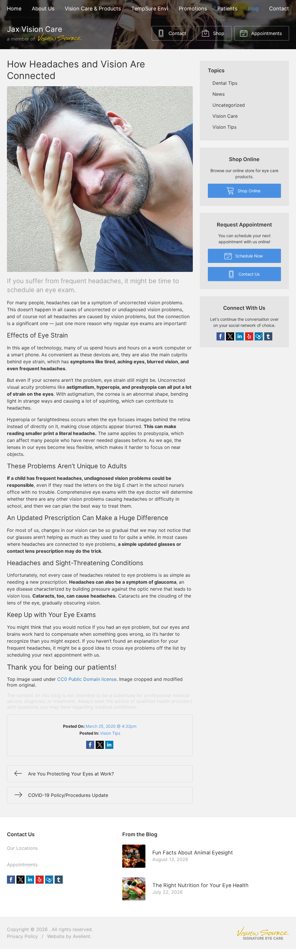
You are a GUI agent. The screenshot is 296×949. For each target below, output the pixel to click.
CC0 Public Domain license (86, 679)
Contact (279, 8)
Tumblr (268, 336)
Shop (218, 33)
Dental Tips (224, 83)
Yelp (249, 336)
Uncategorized (228, 105)
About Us (43, 8)
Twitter (230, 336)
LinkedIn (240, 336)
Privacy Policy (22, 936)
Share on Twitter (100, 745)
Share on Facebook (90, 745)
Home (14, 8)
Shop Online (248, 190)
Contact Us (248, 274)
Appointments (266, 33)
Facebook (221, 336)
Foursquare (259, 336)
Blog (253, 8)
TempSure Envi (149, 8)
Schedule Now (248, 255)
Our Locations (22, 848)
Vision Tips (110, 733)
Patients (227, 8)
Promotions (193, 8)
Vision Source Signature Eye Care (263, 933)
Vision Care (225, 116)
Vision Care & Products (93, 8)
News (218, 94)
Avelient (81, 936)
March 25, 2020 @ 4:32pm (111, 726)
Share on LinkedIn (109, 745)
